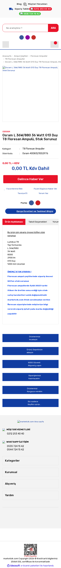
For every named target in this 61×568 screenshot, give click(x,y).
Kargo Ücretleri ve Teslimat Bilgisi (35, 211)
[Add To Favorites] (13, 188)
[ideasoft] (13, 565)
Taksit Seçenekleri (38, 222)
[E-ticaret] (30, 565)
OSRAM (6, 131)
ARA (53, 28)
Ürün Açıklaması (14, 222)
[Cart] (54, 44)
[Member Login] (5, 44)
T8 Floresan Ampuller (33, 148)
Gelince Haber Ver (31, 179)
